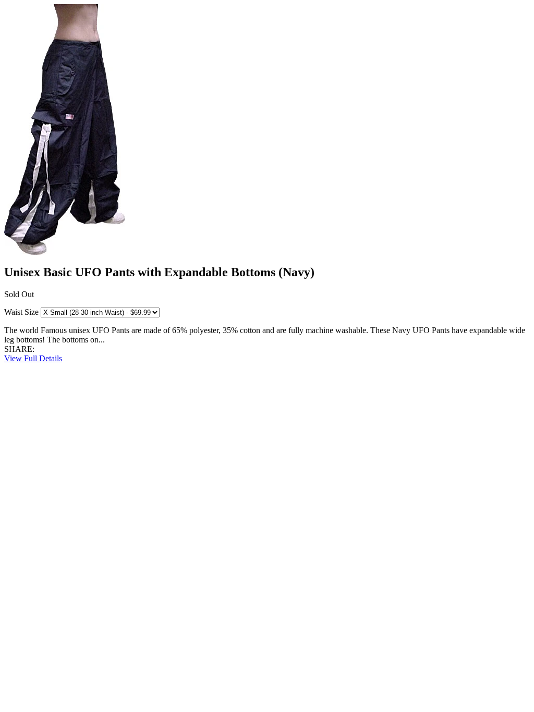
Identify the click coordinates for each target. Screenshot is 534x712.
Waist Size (21, 312)
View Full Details (33, 358)
